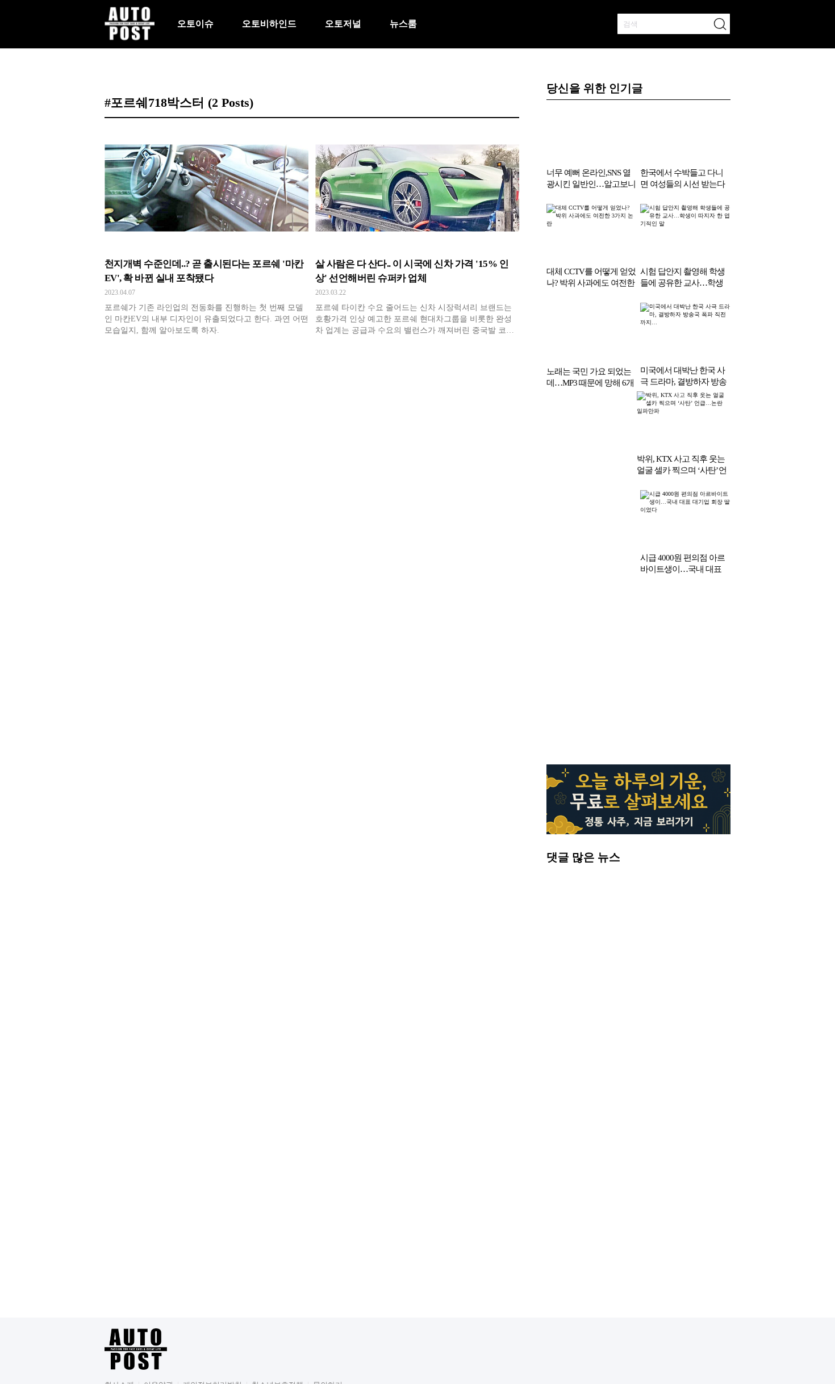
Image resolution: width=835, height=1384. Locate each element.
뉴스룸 (403, 23)
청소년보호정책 (277, 1289)
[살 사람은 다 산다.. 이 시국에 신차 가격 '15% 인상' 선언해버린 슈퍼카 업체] (417, 235)
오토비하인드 (269, 23)
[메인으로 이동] (130, 38)
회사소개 (119, 1289)
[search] (719, 24)
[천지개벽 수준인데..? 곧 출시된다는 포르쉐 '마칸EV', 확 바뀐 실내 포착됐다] (206, 235)
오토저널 (343, 23)
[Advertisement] (638, 580)
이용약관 (158, 1289)
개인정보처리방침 (212, 1289)
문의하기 (328, 1289)
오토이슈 (195, 23)
